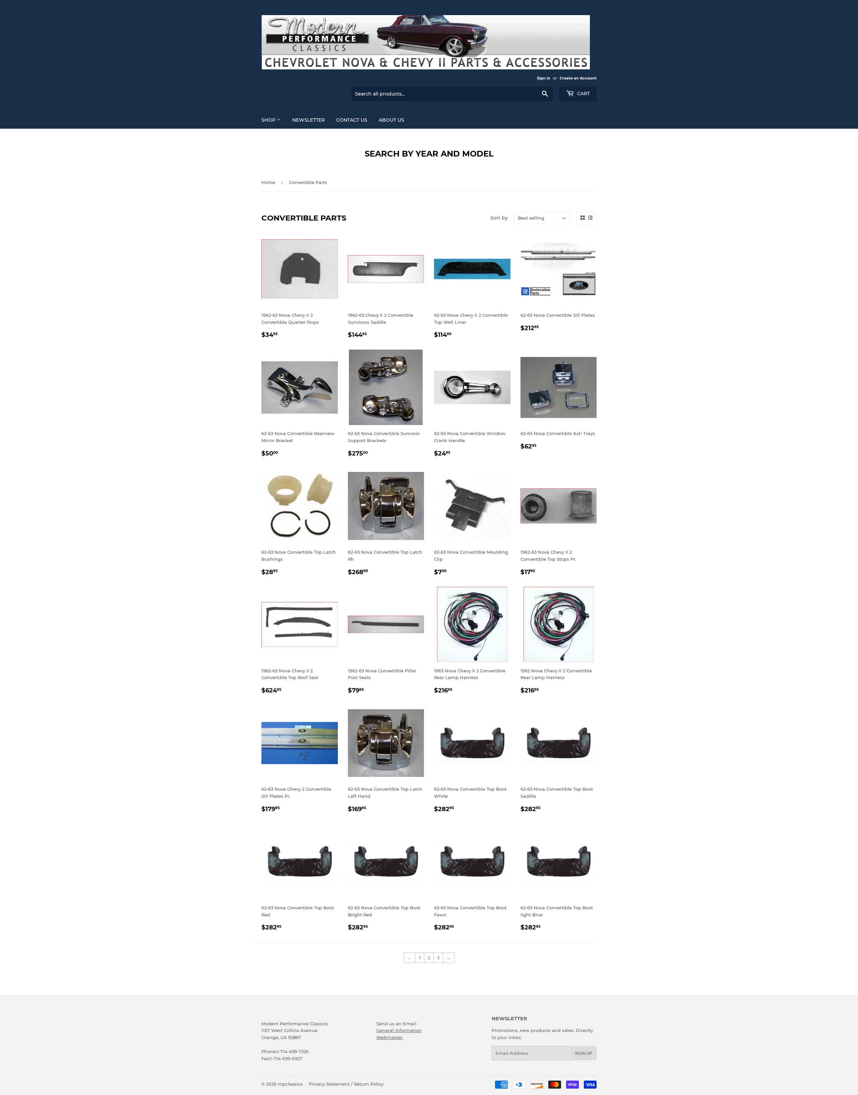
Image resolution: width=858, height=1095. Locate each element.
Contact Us (351, 120)
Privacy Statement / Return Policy (346, 1084)
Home (268, 182)
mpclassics (290, 1084)
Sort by (499, 218)
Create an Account (578, 78)
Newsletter (308, 120)
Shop (269, 120)
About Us (391, 120)
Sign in (543, 78)
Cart (583, 93)
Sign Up (583, 1053)
